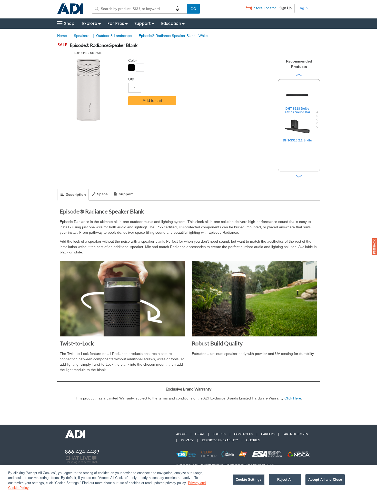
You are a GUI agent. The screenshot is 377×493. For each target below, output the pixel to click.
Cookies (253, 440)
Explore (89, 23)
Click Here (292, 398)
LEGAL (199, 434)
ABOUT (181, 434)
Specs (102, 194)
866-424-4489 (82, 451)
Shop (69, 23)
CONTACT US (243, 434)
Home (62, 36)
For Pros (115, 23)
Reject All (285, 479)
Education (171, 23)
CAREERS (267, 434)
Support (142, 23)
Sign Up (286, 8)
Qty (131, 79)
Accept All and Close (325, 479)
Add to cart (152, 100)
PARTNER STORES (295, 434)
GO (193, 9)
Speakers (82, 36)
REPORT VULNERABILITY (220, 440)
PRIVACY (187, 440)
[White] (140, 68)
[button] (374, 246)
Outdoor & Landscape (114, 36)
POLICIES (219, 434)
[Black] (131, 67)
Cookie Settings (248, 479)
